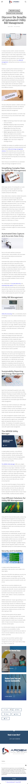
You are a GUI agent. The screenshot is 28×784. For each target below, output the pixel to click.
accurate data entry (16, 283)
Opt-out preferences (11, 782)
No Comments (17, 26)
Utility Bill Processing (14, 10)
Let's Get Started (14, 739)
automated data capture (7, 285)
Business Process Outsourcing (14, 13)
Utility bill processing (7, 313)
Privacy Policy (18, 782)
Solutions (3, 761)
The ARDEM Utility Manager (8, 464)
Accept (14, 778)
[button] (26, 765)
